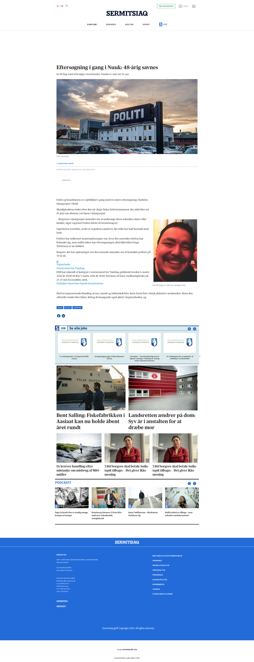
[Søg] (66, 6)
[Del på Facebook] (58, 316)
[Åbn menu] (193, 6)
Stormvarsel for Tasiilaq (70, 268)
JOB (165, 24)
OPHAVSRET (157, 561)
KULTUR (129, 24)
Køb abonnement (166, 6)
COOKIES (156, 589)
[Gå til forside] (127, 13)
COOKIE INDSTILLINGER (163, 594)
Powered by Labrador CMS (127, 658)
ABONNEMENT (62, 601)
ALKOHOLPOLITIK (160, 580)
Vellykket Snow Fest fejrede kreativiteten (79, 283)
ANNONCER (61, 606)
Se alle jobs (78, 328)
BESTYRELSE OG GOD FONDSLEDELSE (167, 556)
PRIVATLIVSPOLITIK (161, 565)
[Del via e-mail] (63, 316)
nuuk (60, 308)
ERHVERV (111, 24)
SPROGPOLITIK (159, 570)
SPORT (146, 24)
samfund (77, 308)
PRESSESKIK (158, 575)
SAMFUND (92, 24)
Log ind (185, 6)
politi (68, 308)
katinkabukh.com (130, 649)
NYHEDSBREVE (158, 584)
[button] (189, 329)
